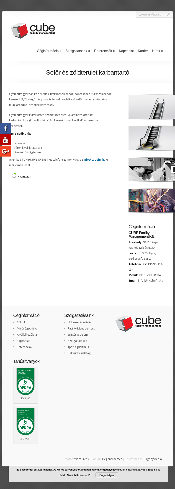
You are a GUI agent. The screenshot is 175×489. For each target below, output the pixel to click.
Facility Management (81, 328)
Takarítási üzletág (79, 353)
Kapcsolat (126, 51)
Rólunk (21, 322)
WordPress (81, 459)
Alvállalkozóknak (27, 334)
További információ (78, 475)
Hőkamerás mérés (79, 322)
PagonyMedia (153, 459)
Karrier (143, 51)
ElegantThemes (112, 459)
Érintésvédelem (78, 334)
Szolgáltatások (77, 51)
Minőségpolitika (27, 328)
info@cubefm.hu (95, 159)
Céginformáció (49, 51)
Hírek (157, 51)
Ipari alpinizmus (78, 347)
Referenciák (104, 51)
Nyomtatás (24, 176)
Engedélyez (106, 475)
